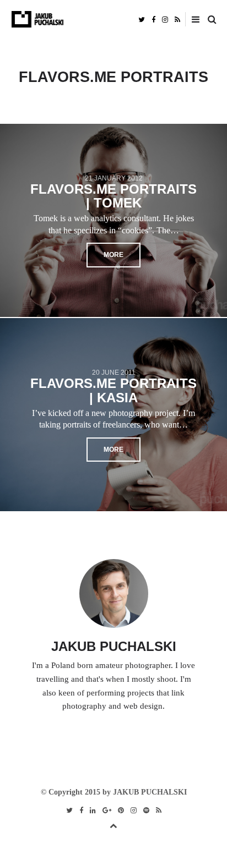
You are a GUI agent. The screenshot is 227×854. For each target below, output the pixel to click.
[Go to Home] (114, 19)
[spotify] (146, 810)
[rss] (177, 19)
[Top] (113, 824)
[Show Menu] (192, 20)
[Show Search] (209, 20)
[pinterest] (121, 810)
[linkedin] (93, 810)
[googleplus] (107, 810)
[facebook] (153, 19)
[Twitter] (141, 19)
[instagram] (165, 19)
